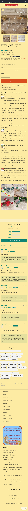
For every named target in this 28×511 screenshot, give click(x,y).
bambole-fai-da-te (5, 353)
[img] (4, 249)
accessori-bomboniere (6, 351)
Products (16, 382)
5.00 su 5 (17, 226)
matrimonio (16, 361)
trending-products (5, 378)
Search (4, 394)
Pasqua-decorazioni (11, 367)
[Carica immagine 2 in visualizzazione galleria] (14, 38)
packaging (3, 367)
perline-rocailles (4, 370)
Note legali (5, 412)
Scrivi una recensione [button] (14, 240)
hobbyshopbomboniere (13, 503)
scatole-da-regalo (5, 372)
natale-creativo (4, 364)
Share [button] (3, 216)
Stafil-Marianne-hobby (18, 375)
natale (22, 361)
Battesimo (13, 353)
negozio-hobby (13, 364)
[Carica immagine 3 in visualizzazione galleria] (21, 38)
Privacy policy (6, 403)
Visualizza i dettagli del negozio (9, 89)
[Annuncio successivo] (25, 1)
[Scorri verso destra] (26, 39)
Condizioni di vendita (7, 418)
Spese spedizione (23, 58)
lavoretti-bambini (13, 359)
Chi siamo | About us (7, 400)
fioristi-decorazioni (5, 356)
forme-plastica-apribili (16, 356)
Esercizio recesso (6, 409)
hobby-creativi (4, 359)
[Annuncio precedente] (2, 1)
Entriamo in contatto (7, 397)
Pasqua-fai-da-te (22, 367)
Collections (9, 382)
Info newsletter (6, 421)
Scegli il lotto (3, 67)
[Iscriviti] (23, 484)
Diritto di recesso (6, 406)
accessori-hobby (16, 351)
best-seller (19, 353)
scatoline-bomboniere (6, 375)
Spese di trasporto (7, 415)
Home (2, 382)
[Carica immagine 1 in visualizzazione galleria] (6, 38)
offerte (19, 364)
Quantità (2, 73)
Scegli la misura (4, 61)
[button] (2, 5)
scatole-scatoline (14, 372)
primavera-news (13, 370)
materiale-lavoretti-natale (6, 361)
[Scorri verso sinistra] (1, 39)
